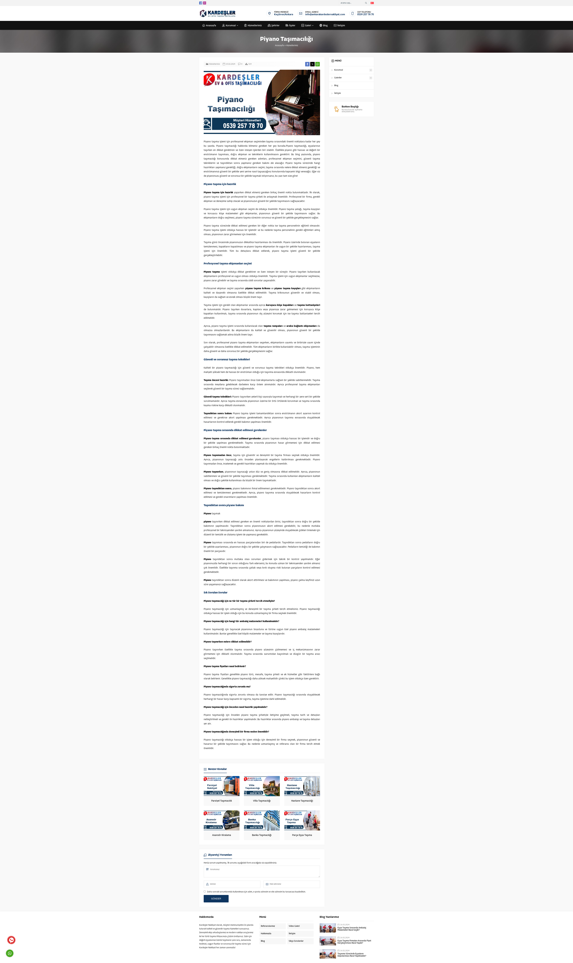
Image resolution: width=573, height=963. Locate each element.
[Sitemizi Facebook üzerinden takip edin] (200, 2)
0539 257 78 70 (365, 14)
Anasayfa (279, 45)
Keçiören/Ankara (283, 14)
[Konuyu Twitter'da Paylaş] (312, 64)
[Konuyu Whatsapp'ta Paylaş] (317, 64)
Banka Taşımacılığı (262, 835)
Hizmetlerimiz (292, 45)
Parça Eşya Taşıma (302, 835)
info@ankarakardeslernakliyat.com (325, 14)
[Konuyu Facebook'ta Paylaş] (307, 64)
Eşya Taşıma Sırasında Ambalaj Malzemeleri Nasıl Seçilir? (352, 929)
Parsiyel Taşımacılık (221, 801)
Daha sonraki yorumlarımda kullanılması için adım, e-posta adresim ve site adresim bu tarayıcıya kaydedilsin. (256, 892)
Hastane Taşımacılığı (302, 801)
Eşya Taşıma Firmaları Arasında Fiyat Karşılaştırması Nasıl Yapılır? (354, 942)
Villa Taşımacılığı (262, 801)
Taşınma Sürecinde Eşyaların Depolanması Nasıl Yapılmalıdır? (352, 955)
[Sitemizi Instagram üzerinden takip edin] (204, 2)
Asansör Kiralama (221, 835)
